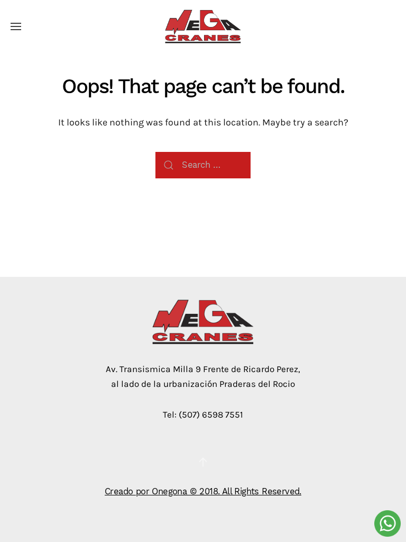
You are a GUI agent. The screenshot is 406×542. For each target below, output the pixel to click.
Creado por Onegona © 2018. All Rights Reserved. (203, 491)
